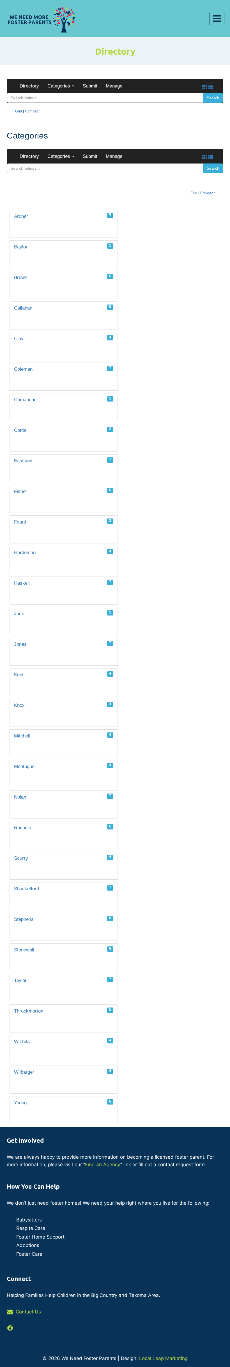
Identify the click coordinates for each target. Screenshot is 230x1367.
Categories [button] (59, 86)
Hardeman (62, 552)
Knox (62, 705)
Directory (29, 86)
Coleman (62, 369)
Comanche (62, 399)
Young (62, 1102)
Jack (62, 613)
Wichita (62, 1041)
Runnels (62, 827)
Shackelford (62, 888)
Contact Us (28, 1312)
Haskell (62, 582)
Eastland (62, 460)
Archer (62, 216)
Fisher (62, 491)
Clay (62, 338)
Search (213, 98)
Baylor (62, 246)
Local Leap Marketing (163, 1358)
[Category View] (204, 87)
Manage (114, 86)
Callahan (62, 307)
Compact (32, 111)
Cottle (62, 430)
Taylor (62, 980)
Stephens (62, 919)
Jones (62, 644)
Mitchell (62, 735)
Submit (90, 86)
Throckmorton (62, 1010)
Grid (18, 111)
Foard (62, 521)
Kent (62, 674)
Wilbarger (62, 1072)
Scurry (62, 858)
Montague (62, 766)
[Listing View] (210, 87)
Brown (62, 277)
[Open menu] (217, 18)
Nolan (62, 796)
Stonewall (62, 949)
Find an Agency (102, 1164)
